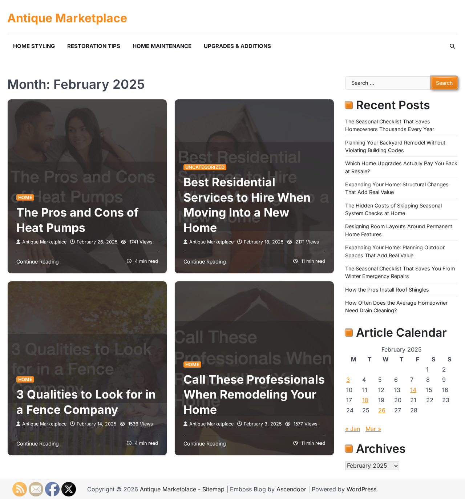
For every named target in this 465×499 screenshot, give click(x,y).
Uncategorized (205, 167)
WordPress (361, 489)
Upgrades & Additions (237, 46)
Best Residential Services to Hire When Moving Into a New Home (247, 205)
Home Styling (34, 46)
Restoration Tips (93, 46)
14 (413, 389)
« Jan (352, 428)
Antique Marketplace (67, 18)
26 (381, 410)
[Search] (452, 46)
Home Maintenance (162, 46)
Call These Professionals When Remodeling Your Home (254, 394)
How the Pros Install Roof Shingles (387, 289)
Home (25, 197)
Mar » (373, 428)
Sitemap (213, 489)
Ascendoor (291, 489)
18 (365, 400)
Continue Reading (37, 261)
